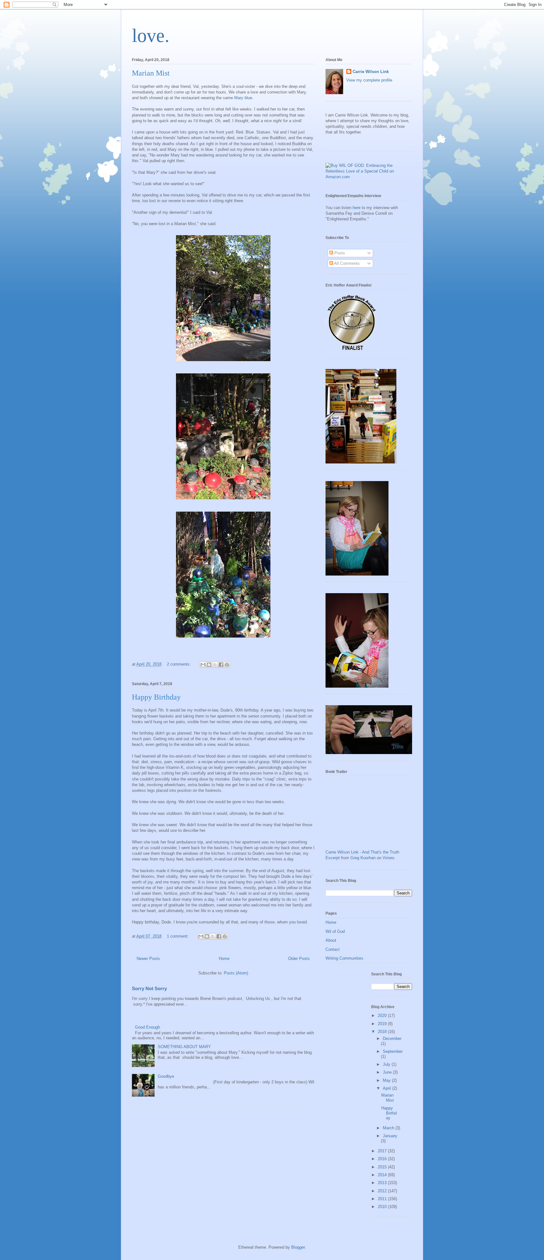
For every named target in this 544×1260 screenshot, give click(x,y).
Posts (339, 253)
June (388, 1072)
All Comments (346, 263)
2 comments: (179, 664)
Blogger (298, 1247)
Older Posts (299, 958)
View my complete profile (369, 80)
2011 (383, 1198)
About (331, 940)
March (389, 1128)
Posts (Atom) (236, 973)
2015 (383, 1167)
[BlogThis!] (209, 664)
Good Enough (147, 1027)
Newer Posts (148, 958)
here (356, 207)
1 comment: (178, 936)
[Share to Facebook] (221, 664)
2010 (383, 1206)
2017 (383, 1151)
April (387, 1088)
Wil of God (335, 931)
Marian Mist (151, 73)
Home (224, 958)
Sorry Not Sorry (149, 988)
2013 (383, 1182)
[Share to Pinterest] (227, 664)
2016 (383, 1158)
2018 (383, 1031)
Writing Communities (344, 958)
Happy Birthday (156, 697)
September (393, 1051)
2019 (383, 1023)
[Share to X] (215, 664)
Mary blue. (243, 97)
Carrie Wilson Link (371, 71)
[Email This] (203, 664)
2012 (383, 1191)
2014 (383, 1174)
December (392, 1038)
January (390, 1135)
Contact (333, 949)
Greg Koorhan (363, 857)
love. (150, 35)
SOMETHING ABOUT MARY (184, 1046)
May (387, 1080)
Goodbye (166, 1076)
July (387, 1064)
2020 (383, 1015)
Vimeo (388, 857)
